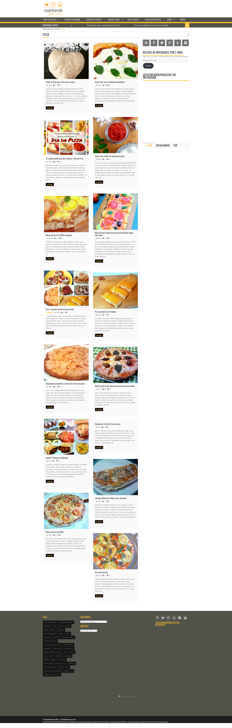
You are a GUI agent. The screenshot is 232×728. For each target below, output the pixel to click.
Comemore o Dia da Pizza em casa (107, 424)
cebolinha (47, 637)
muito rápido (48, 663)
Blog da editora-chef (153, 19)
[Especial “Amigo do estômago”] (66, 437)
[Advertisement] (166, 121)
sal (72, 671)
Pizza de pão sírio (101, 572)
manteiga (68, 656)
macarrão (59, 656)
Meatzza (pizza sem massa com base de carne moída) (115, 386)
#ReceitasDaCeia (50, 622)
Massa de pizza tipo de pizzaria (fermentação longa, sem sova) (114, 234)
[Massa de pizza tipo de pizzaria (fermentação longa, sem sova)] (115, 212)
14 (57, 238)
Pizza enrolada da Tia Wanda (105, 311)
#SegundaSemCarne (66, 622)
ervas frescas (68, 648)
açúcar (67, 626)
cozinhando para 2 (50, 641)
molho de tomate (50, 660)
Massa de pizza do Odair (55, 531)
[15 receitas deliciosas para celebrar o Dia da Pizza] (66, 137)
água (53, 675)
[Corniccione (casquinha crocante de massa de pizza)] (66, 362)
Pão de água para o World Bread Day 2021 (73, 25)
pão (61, 667)
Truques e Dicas (114, 19)
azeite (61, 626)
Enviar (148, 66)
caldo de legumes (50, 633)
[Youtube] (185, 618)
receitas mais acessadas (53, 671)
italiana (71, 652)
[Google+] (168, 618)
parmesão (71, 663)
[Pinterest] (179, 618)
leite (45, 656)
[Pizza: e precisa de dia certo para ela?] (66, 288)
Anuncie (183, 19)
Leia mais (50, 108)
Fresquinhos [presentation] (163, 145)
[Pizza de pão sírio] (115, 551)
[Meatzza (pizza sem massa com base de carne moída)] (115, 365)
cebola (67, 633)
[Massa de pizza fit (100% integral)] (66, 214)
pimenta (47, 667)
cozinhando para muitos (52, 645)
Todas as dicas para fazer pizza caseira (60, 82)
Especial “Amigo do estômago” (57, 457)
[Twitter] (163, 618)
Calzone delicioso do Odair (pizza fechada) (110, 498)
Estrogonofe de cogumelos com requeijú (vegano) (172, 25)
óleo (58, 675)
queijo (67, 667)
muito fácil (61, 660)
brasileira (61, 630)
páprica (54, 667)
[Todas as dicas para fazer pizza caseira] (66, 61)
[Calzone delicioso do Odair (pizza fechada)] (115, 477)
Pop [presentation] (176, 145)
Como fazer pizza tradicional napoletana (110, 82)
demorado (47, 648)
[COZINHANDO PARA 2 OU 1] (53, 8)
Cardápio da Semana (72, 19)
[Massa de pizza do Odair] (66, 511)
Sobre (169, 19)
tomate (46, 675)
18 (105, 389)
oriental (57, 663)
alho (54, 626)
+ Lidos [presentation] (148, 145)
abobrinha (47, 626)
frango (59, 652)
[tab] (148, 145)
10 (56, 535)
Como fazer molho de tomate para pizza (110, 156)
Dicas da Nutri (133, 19)
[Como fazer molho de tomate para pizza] (115, 135)
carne (61, 633)
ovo (64, 663)
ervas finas (57, 648)
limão (51, 656)
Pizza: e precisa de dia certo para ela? (60, 309)
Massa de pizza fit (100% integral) (59, 235)
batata (53, 630)
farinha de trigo (49, 652)
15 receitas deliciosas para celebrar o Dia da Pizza (64, 158)
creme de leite (68, 645)
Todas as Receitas (50, 19)
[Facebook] (157, 618)
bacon (46, 630)
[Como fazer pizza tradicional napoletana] (115, 61)
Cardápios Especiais (94, 19)
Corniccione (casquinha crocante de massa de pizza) (65, 383)
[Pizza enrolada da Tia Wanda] (115, 291)
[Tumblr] (174, 618)
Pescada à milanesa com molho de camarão (121, 25)
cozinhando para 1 (67, 637)
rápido (66, 671)
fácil (65, 652)
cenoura (56, 637)
